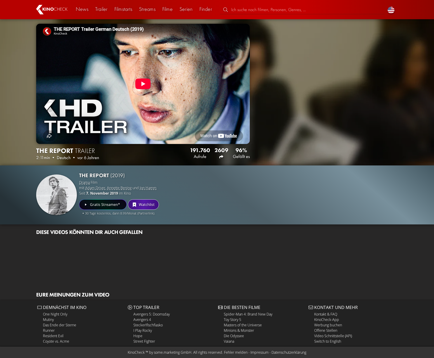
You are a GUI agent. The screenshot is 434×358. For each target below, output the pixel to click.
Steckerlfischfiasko (148, 325)
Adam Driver (95, 187)
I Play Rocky (142, 330)
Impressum (259, 352)
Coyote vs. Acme (56, 341)
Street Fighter (144, 341)
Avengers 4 (142, 319)
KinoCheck (136, 352)
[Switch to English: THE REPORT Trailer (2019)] (391, 9)
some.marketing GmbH (172, 352)
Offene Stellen (325, 330)
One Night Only (55, 314)
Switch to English (327, 341)
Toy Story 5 (232, 319)
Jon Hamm (148, 187)
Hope (137, 336)
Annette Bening (119, 187)
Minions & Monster (239, 330)
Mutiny (48, 319)
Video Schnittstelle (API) (333, 336)
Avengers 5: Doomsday (151, 314)
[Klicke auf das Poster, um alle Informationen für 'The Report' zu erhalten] (56, 194)
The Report (102, 175)
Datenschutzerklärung (288, 352)
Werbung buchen (328, 325)
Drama (84, 182)
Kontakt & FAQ (325, 314)
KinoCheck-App (326, 319)
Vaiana (229, 341)
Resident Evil (53, 336)
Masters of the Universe (243, 325)
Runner (49, 330)
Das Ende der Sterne (59, 325)
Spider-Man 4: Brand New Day (248, 314)
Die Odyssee (234, 336)
